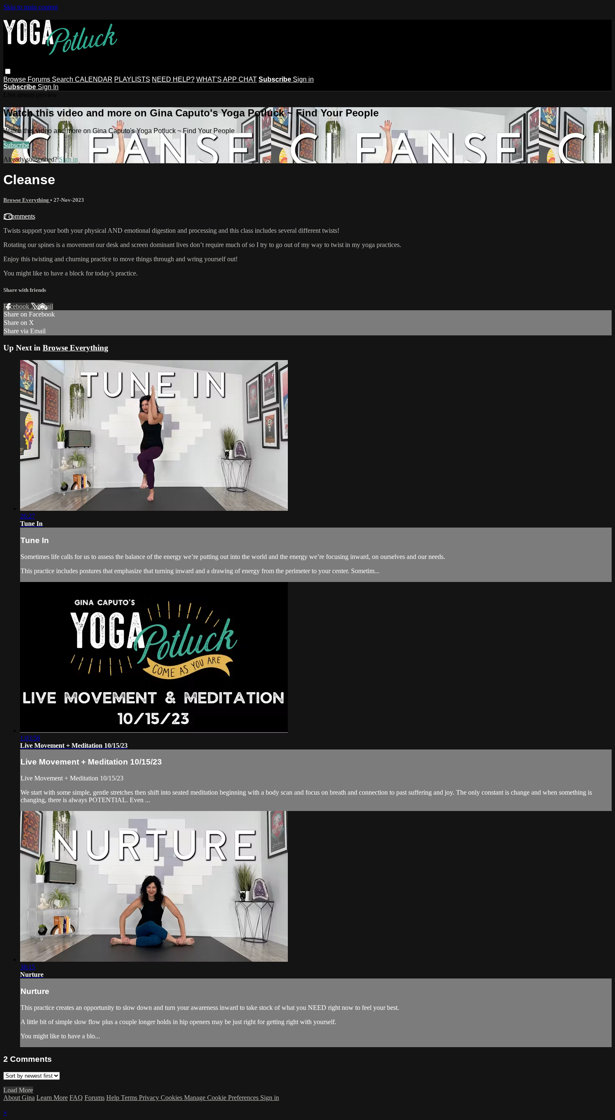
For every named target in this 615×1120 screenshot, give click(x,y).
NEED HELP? (173, 79)
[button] (7, 71)
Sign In (48, 86)
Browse (15, 79)
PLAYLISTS (132, 79)
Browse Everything (26, 200)
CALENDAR (94, 79)
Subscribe (16, 145)
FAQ (76, 1097)
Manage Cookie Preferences (222, 1097)
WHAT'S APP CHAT (226, 79)
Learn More (52, 1097)
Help (113, 1097)
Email (45, 306)
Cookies (172, 1097)
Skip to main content (30, 6)
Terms (130, 1097)
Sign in (303, 79)
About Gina (19, 1097)
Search (63, 79)
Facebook (17, 306)
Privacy (150, 1097)
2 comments (19, 216)
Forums (40, 79)
